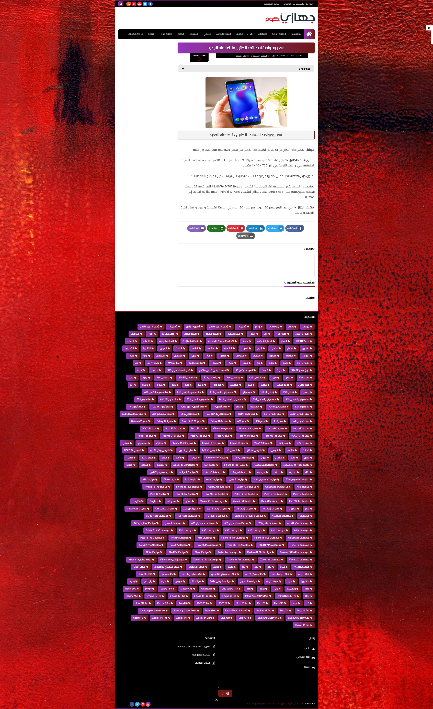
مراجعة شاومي (236, 479)
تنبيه (274, 377)
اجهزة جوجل (166, 34)
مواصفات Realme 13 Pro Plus (294, 552)
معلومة (154, 501)
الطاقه (195, 348)
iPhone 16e (132, 596)
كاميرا (130, 457)
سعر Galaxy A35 (139, 421)
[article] (213, 266)
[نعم (257, 326)
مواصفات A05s (301, 530)
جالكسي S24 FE (187, 377)
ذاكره (145, 385)
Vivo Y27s (244, 618)
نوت (256, 567)
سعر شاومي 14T (300, 421)
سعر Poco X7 (223, 435)
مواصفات (304, 516)
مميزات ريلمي (191, 508)
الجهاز (290, 348)
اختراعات (262, 34)
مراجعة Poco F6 (301, 494)
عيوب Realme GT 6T (216, 457)
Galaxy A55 (166, 588)
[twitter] (145, 4)
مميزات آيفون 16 (244, 508)
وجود (132, 581)
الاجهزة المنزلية (191, 341)
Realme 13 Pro (263, 610)
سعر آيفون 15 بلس (161, 406)
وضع (307, 588)
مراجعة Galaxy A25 (246, 486)
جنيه (131, 377)
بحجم (285, 363)
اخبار (151, 334)
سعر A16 (278, 421)
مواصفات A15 (278, 530)
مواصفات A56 (209, 530)
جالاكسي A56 (233, 377)
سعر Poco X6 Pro (247, 435)
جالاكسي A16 (256, 377)
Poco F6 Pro (242, 603)
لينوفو (144, 465)
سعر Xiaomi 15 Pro (211, 443)
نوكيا (230, 567)
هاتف (216, 567)
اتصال (252, 334)
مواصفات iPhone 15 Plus (266, 537)
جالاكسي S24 (210, 377)
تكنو (288, 377)
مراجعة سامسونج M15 (265, 479)
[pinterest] (134, 4)
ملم (307, 508)
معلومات (171, 501)
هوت (163, 581)
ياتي (276, 588)
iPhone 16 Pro (154, 596)
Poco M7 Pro (142, 603)
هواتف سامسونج (248, 581)
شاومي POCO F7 (132, 450)
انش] (194, 355)
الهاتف (256, 355)
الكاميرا (147, 348)
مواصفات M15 (205, 537)
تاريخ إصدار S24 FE (300, 370)
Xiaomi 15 (138, 618)
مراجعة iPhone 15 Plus (187, 486)
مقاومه (137, 501)
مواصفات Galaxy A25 (298, 537)
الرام (259, 348)
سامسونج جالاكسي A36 (156, 392)
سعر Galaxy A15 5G (192, 421)
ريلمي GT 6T (267, 392)
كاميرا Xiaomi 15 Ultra (184, 465)
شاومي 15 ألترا (209, 450)
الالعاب (131, 341)
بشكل (230, 363)
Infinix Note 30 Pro (287, 596)
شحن (306, 457)
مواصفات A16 (255, 530)
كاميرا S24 (209, 465)
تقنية (139, 370)
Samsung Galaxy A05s (185, 610)
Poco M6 (183, 603)
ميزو (282, 567)
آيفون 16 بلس (302, 334)
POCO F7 (223, 603)
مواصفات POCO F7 (300, 545)
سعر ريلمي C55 (189, 414)
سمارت (159, 443)
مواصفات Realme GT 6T (259, 552)
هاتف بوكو (303, 574)
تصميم (155, 370)
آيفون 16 (172, 326)
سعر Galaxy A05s (219, 421)
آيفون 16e (281, 334)
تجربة (279, 370)
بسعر (245, 363)
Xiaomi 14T (181, 618)
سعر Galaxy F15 (301, 428)
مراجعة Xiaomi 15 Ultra (212, 501)
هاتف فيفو (167, 574)
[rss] (128, 4)
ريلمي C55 (288, 392)
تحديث (265, 370)
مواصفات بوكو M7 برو (298, 523)
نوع (243, 567)
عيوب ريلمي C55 (243, 457)
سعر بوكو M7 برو (246, 414)
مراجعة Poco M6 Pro (215, 494)
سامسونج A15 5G (169, 399)
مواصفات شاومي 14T (145, 523)
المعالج (289, 355)
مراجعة (261, 472)
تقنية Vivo (304, 377)
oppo (295, 603)
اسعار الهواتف (223, 34)
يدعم (262, 588)
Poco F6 (261, 603)
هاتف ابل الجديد (196, 567)
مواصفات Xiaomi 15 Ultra (205, 559)
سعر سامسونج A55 (162, 414)
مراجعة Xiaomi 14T (242, 501)
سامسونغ (254, 406)
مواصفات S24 (202, 552)
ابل (251, 34)
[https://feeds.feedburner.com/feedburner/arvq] (121, 704)
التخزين (305, 348)
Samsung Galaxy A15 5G (152, 610)
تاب (136, 363)
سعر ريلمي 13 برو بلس (217, 414)
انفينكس (160, 355)
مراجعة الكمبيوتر (213, 472)
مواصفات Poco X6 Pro (207, 545)
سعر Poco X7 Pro (198, 435)
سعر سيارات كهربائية (132, 414)
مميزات (292, 508)
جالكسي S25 (162, 377)
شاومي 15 (231, 450)
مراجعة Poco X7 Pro (299, 501)
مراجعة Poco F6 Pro (274, 494)
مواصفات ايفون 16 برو (157, 516)
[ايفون (306, 326)
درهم (200, 385)
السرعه (244, 348)
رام (131, 385)
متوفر (129, 465)
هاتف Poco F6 (146, 574)
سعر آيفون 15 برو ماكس (192, 406)
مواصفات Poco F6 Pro (151, 537)
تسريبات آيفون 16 (244, 370)
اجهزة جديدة (241, 56)
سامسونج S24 (302, 406)
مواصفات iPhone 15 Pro (233, 537)
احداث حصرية (168, 334)
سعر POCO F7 (149, 428)
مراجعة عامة (213, 479)
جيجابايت (234, 385)
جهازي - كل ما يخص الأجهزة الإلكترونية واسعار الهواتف (273, 703)
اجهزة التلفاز (234, 334)
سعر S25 (283, 443)
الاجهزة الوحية (279, 34)
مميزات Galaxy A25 (136, 508)
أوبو (145, 355)
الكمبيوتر (194, 34)
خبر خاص (217, 385)
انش (208, 355)
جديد (145, 377)
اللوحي (305, 355)
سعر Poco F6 (197, 428)
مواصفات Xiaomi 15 (270, 559)
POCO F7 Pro (203, 603)
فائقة (178, 457)
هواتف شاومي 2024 (220, 581)
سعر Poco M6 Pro (273, 435)
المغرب (273, 355)
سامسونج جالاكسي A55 (297, 399)
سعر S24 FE (303, 443)
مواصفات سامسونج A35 (236, 523)
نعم (269, 567)
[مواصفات (274, 326)
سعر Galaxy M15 (275, 428)
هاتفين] (305, 581)
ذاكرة (160, 385)
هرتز (290, 581)
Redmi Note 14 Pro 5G (236, 610)
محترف (292, 472)
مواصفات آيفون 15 (281, 516)
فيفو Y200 (147, 457)
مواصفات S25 (152, 552)
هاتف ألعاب (139, 567)
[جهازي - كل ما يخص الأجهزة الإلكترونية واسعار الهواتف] (290, 18)
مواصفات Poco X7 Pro (150, 545)
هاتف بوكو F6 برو (254, 574)
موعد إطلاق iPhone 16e (172, 559)
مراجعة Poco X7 (158, 494)
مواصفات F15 (186, 530)
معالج (188, 501)
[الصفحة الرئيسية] (309, 34)
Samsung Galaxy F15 (268, 618)
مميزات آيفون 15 (271, 508)
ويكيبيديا (291, 588)
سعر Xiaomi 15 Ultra (183, 443)
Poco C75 (278, 603)
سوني (126, 443)
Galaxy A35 (206, 588)
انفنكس (178, 355)
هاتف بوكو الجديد (280, 574)
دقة (174, 385)
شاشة (306, 450)
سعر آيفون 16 (136, 406)
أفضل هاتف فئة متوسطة (221, 341)
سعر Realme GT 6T (172, 435)
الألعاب (239, 34)
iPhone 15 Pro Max (203, 596)
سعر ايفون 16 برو (272, 414)
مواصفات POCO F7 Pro (270, 545)
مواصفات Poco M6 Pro (238, 545)
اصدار (245, 341)
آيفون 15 (241, 326)
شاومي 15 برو (186, 450)
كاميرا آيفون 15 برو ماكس (296, 465)
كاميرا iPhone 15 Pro (234, 465)
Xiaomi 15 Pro (302, 625)
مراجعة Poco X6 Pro (186, 494)
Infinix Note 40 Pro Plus (256, 596)
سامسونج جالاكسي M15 (231, 399)
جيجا (250, 385)
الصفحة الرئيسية (260, 56)
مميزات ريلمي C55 (164, 508)
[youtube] (139, 4)
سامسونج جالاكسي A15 (222, 392)
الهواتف (240, 355)
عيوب (263, 457)
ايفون (131, 355)
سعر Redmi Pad (145, 435)
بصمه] (215, 363)
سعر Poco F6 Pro (173, 428)
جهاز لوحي (303, 385)
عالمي (278, 457)
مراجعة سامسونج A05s (297, 479)
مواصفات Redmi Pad (228, 552)
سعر (238, 406)
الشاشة (228, 348)
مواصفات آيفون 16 (215, 516)
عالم (293, 457)
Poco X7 (284, 610)
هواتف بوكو (272, 581)
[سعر (291, 326)
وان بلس (148, 581)
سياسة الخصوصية (271, 4)
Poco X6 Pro (303, 610)
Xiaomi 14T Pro (159, 618)
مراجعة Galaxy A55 (218, 486)
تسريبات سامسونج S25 (178, 370)
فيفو (164, 457)
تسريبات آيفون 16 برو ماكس (212, 370)
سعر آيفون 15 (220, 406)
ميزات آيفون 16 (301, 567)
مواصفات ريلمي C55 (268, 523)
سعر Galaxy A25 (165, 421)
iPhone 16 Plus (177, 596)
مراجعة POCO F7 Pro (244, 494)
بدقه (271, 363)
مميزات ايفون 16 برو (217, 508)
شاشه (291, 450)
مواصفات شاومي (173, 523)
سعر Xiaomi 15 (237, 443)
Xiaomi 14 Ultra (204, 618)
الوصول (222, 355)
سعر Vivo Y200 (262, 443)
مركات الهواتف (135, 34)
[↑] (216, 700)
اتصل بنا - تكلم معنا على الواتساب (298, 4)
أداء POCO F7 (302, 341)
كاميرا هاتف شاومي (264, 465)
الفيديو (163, 348)
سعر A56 (241, 421)
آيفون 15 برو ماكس (218, 326)
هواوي (180, 34)
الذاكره (274, 348)
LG (307, 603)
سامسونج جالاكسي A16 (189, 392)
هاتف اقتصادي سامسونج (166, 567)
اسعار (284, 341)
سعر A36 (260, 421)
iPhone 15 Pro (229, 596)
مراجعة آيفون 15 (239, 472)
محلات (277, 472)
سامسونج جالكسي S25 (198, 399)
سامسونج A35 (144, 399)
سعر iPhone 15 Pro (248, 428)
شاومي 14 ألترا (254, 450)
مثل (307, 472)
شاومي (207, 34)
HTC (307, 596)
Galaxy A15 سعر (230, 588)
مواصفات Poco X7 (179, 545)
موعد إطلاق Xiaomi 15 (140, 559)
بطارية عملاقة (196, 363)
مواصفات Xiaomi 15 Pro (239, 559)
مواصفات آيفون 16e (187, 516)
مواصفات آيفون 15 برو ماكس (248, 516)
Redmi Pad (210, 610)
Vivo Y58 (225, 618)
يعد (248, 588)
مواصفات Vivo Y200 (299, 559)
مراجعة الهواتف (187, 472)
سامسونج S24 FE (277, 406)
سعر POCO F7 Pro (300, 435)
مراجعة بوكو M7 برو (160, 472)
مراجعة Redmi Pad (270, 501)
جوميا (264, 385)
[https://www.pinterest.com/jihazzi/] (126, 704)
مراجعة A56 (303, 486)
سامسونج (296, 34)
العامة (151, 34)
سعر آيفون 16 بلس (299, 414)
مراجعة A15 (191, 479)
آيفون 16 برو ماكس (149, 326)
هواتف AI (196, 581)
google (148, 588)
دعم (187, 385)
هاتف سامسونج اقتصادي (223, 574)
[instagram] (148, 704)
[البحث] (120, 3)
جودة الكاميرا (282, 385)
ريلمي (306, 392)
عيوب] (194, 457)
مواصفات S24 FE (177, 552)
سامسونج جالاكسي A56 (264, 399)
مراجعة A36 (148, 479)
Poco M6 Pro (163, 603)
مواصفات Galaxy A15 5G (158, 530)
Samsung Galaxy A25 (298, 618)
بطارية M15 (173, 363)
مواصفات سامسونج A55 (203, 523)
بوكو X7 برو (153, 363)
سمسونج (142, 443)
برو (258, 363)
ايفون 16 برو (303, 363)
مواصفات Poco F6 (180, 537)
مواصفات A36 (232, 530)
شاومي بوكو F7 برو (160, 450)
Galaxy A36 (186, 588)
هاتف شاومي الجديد (192, 574)
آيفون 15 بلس (193, 326)
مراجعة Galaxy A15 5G (276, 486)
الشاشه (211, 348)
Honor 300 (130, 588)
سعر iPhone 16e (221, 428)
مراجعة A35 (170, 479)
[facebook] (150, 4)
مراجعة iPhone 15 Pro (156, 486)
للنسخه (160, 465)
